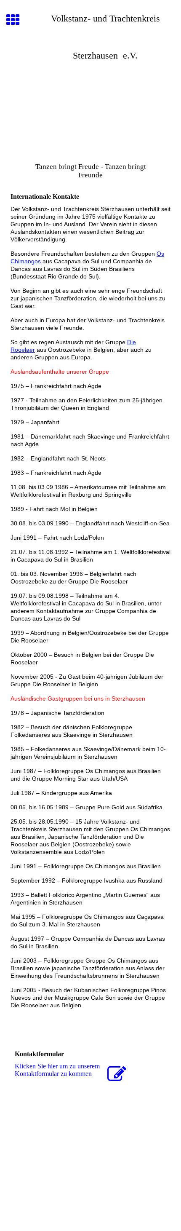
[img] (90, 116)
